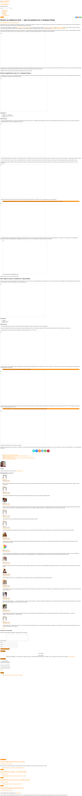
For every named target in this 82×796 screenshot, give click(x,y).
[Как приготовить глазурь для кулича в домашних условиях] (14, 775)
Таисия (4, 502)
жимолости (51, 27)
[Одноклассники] (77, 17)
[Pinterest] (48, 451)
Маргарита (5, 597)
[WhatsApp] (81, 17)
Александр (5, 584)
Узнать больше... (72, 656)
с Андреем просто (4, 4)
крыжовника (60, 27)
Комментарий (3, 640)
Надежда (4, 491)
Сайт (1, 646)
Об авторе (5, 14)
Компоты (2, 17)
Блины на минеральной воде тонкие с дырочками (12, 761)
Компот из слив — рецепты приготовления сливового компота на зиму (16, 455)
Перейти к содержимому (5, 0)
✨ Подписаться (6, 15)
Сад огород (5, 11)
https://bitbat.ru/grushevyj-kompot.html (58, 28)
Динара (4, 526)
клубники (47, 27)
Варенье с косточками (20, 27)
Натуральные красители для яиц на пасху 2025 (11, 788)
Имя (1, 642)
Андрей (10, 22)
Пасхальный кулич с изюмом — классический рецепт (13, 771)
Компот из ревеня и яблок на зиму (9, 458)
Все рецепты (5, 10)
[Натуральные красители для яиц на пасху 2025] (12, 783)
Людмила (4, 621)
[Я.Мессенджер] (33, 451)
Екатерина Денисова (7, 573)
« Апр (1, 670)
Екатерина (5, 479)
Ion (3, 561)
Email (1, 644)
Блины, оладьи (3, 759)
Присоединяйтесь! (19, 470)
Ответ (4, 486)
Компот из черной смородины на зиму (10, 454)
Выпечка (2, 769)
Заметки (4, 13)
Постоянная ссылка (6, 481)
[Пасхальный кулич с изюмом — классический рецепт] (13, 767)
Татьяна (4, 609)
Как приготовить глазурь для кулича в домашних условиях (15, 779)
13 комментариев (15, 22)
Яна (3, 549)
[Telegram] (79, 17)
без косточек (28, 27)
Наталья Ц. (5, 537)
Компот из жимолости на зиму (9, 456)
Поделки (4, 12)
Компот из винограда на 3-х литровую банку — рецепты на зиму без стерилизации (19, 457)
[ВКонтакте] (76, 17)
